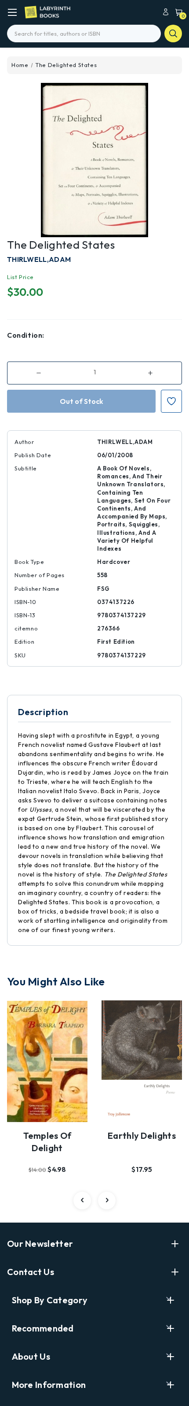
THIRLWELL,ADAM (39, 259)
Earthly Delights (142, 1135)
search (173, 33)
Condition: (25, 335)
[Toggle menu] (12, 12)
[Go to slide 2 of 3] (107, 1200)
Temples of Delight (47, 1141)
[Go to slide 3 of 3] (82, 1200)
